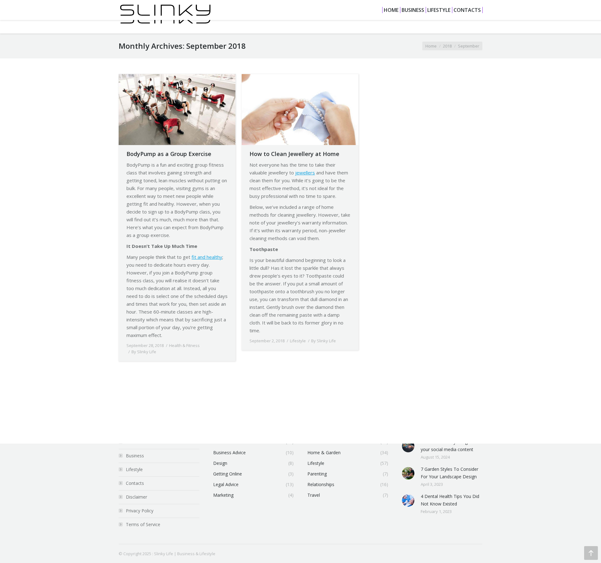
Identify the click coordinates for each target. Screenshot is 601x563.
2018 (447, 46)
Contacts (135, 483)
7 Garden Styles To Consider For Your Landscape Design (449, 473)
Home (431, 46)
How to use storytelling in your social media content (447, 445)
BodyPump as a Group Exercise (168, 154)
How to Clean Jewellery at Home (294, 154)
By (143, 351)
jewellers (305, 172)
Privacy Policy (139, 511)
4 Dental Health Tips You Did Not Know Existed (450, 500)
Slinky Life (163, 553)
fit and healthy (207, 257)
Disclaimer (136, 497)
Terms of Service (143, 524)
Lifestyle (298, 341)
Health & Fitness (184, 345)
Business (135, 456)
